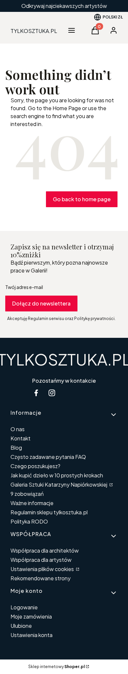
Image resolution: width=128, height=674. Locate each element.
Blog (16, 447)
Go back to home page (82, 199)
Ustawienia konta (32, 634)
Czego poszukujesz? (35, 466)
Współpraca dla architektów (45, 550)
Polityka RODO (29, 521)
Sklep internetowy (56, 666)
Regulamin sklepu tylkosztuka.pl (49, 512)
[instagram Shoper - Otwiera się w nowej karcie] (52, 393)
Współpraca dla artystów (41, 559)
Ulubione (21, 625)
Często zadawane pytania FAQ (48, 456)
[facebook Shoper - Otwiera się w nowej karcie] (36, 393)
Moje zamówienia (31, 616)
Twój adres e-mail (24, 287)
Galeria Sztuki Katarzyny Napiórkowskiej (59, 484)
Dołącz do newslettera (41, 303)
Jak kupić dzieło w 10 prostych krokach (57, 475)
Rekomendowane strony (41, 578)
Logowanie (24, 607)
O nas (18, 429)
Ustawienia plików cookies (43, 568)
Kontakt (21, 438)
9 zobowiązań (27, 493)
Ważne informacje (32, 502)
